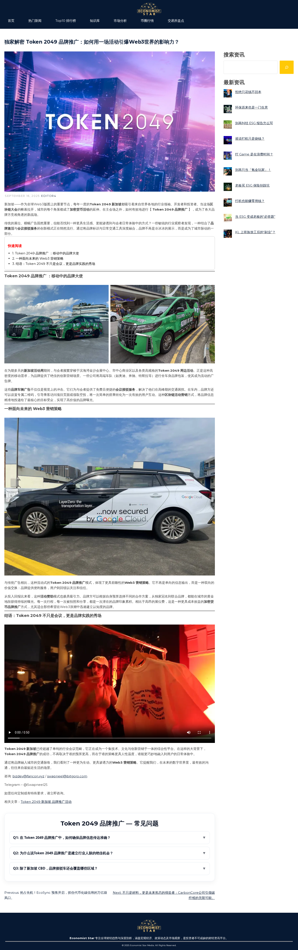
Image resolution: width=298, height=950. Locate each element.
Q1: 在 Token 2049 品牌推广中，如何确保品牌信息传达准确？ (109, 837)
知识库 (95, 21)
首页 (11, 21)
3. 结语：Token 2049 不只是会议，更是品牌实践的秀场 (53, 264)
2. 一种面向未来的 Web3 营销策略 (37, 258)
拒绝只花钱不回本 (248, 92)
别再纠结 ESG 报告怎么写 (254, 123)
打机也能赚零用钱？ (250, 201)
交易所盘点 (176, 21)
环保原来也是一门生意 (251, 107)
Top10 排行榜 (65, 21)
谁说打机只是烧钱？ (250, 138)
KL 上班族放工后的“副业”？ (255, 232)
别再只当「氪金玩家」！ (253, 170)
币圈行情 (147, 21)
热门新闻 (34, 21)
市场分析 (120, 21)
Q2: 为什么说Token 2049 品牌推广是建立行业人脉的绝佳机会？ (109, 853)
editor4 (48, 195)
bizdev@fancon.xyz (28, 776)
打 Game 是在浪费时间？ (254, 154)
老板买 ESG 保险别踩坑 (252, 185)
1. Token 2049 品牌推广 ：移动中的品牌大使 (45, 253)
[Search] (287, 67)
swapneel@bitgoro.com (67, 776)
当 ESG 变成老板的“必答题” (255, 216)
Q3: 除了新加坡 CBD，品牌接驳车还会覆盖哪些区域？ (109, 868)
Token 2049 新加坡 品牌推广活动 (46, 802)
